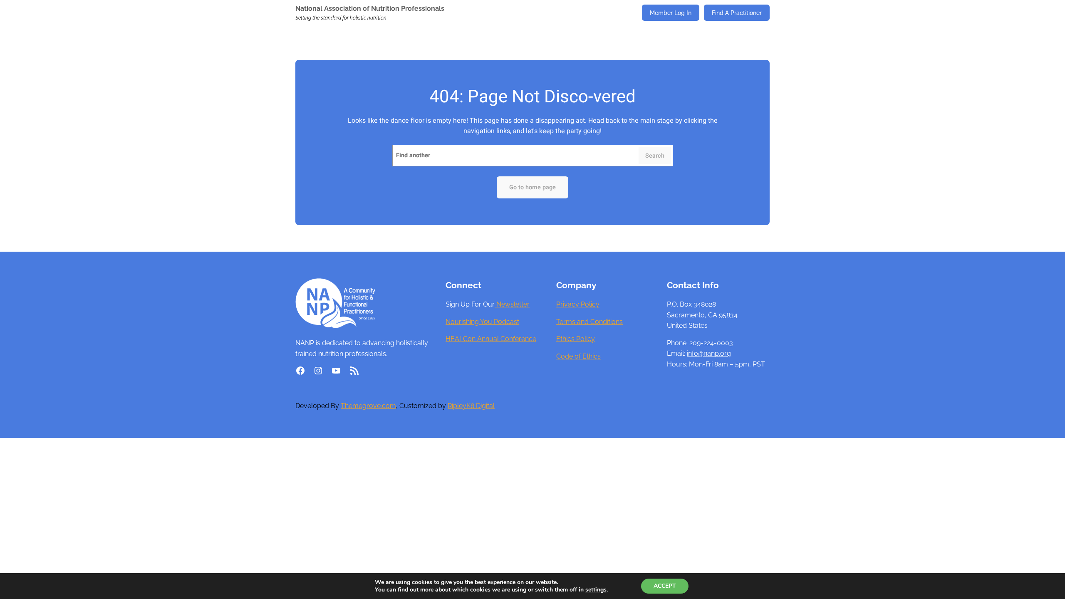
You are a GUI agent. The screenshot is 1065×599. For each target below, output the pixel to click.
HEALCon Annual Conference (491, 339)
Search (654, 155)
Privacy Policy (577, 304)
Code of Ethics (578, 356)
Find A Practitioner (737, 12)
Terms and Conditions (589, 322)
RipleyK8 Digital (471, 406)
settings (596, 590)
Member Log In (670, 12)
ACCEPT (665, 586)
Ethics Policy (575, 339)
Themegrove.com (368, 406)
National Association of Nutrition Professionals (369, 8)
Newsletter (512, 304)
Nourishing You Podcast (482, 322)
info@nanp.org (709, 353)
